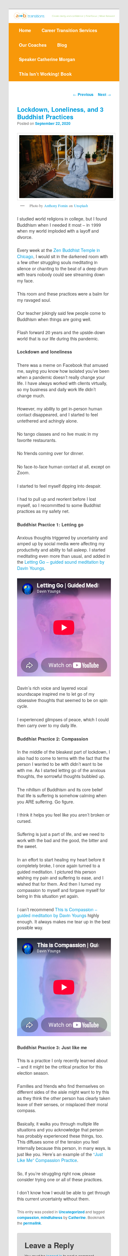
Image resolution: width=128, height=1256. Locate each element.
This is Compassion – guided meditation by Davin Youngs (57, 912)
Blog (62, 45)
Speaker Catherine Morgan (47, 59)
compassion (28, 1217)
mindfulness (51, 1217)
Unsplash (81, 205)
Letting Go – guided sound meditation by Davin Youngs (60, 565)
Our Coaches (33, 45)
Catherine (77, 1217)
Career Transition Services (69, 30)
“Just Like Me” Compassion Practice (60, 1157)
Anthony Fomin (56, 205)
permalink (32, 1223)
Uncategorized (72, 1212)
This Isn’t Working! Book (45, 74)
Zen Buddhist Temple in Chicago (58, 253)
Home (25, 30)
